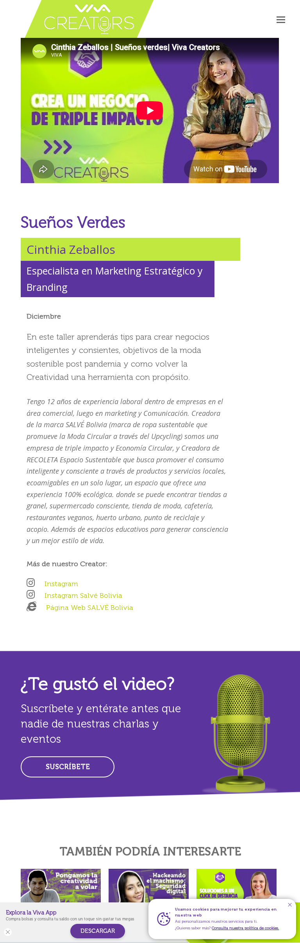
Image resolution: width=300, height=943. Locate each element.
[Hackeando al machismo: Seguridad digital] (149, 893)
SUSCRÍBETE (68, 767)
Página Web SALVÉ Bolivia (89, 607)
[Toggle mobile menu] (281, 19)
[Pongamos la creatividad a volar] (61, 893)
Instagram (61, 583)
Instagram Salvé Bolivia (83, 595)
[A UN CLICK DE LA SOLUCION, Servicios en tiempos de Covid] (236, 893)
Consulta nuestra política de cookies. (245, 928)
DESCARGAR (97, 930)
